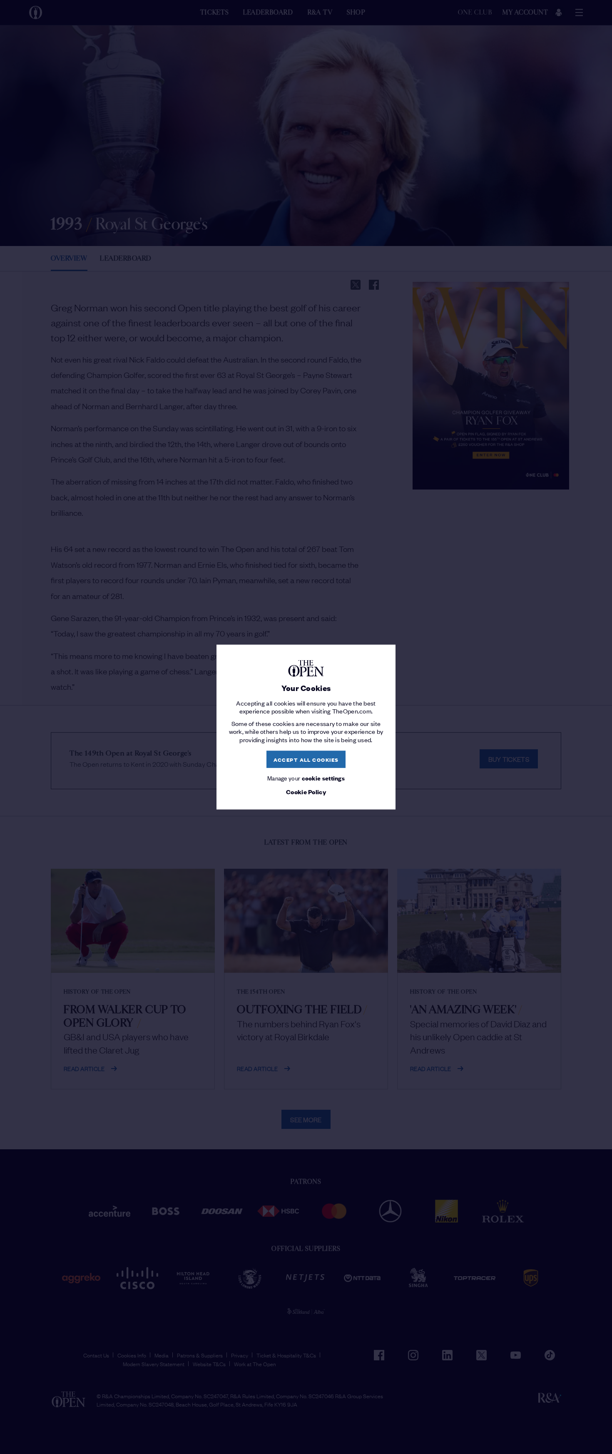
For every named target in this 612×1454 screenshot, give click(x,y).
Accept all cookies (306, 759)
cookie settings (323, 777)
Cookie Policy (306, 791)
